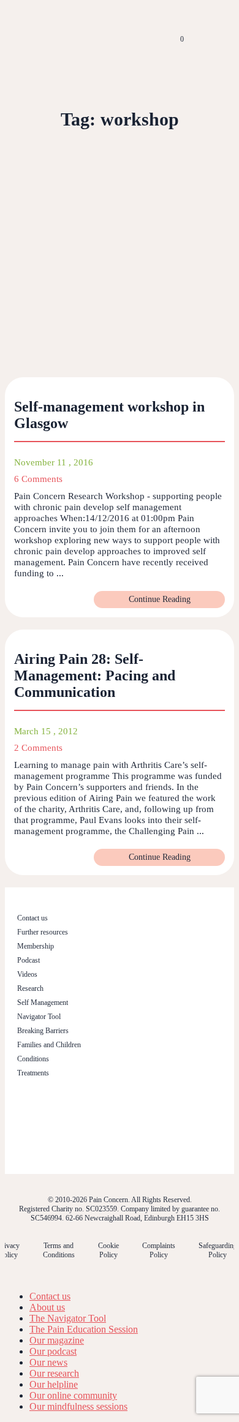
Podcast (28, 960)
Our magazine (56, 1340)
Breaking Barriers (43, 1030)
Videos (27, 974)
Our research (54, 1373)
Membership (35, 946)
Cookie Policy (108, 1250)
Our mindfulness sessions (78, 1406)
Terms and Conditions (59, 1250)
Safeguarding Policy (218, 1250)
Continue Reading (160, 599)
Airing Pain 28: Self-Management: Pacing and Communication (94, 675)
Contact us (32, 918)
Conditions (33, 1059)
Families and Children (49, 1044)
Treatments (33, 1073)
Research (30, 988)
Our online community (73, 1395)
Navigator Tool (39, 1016)
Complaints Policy (158, 1250)
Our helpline (53, 1384)
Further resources (42, 932)
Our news (48, 1362)
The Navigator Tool (67, 1318)
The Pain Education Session (83, 1329)
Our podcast (53, 1351)
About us (47, 1307)
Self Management (42, 1002)
